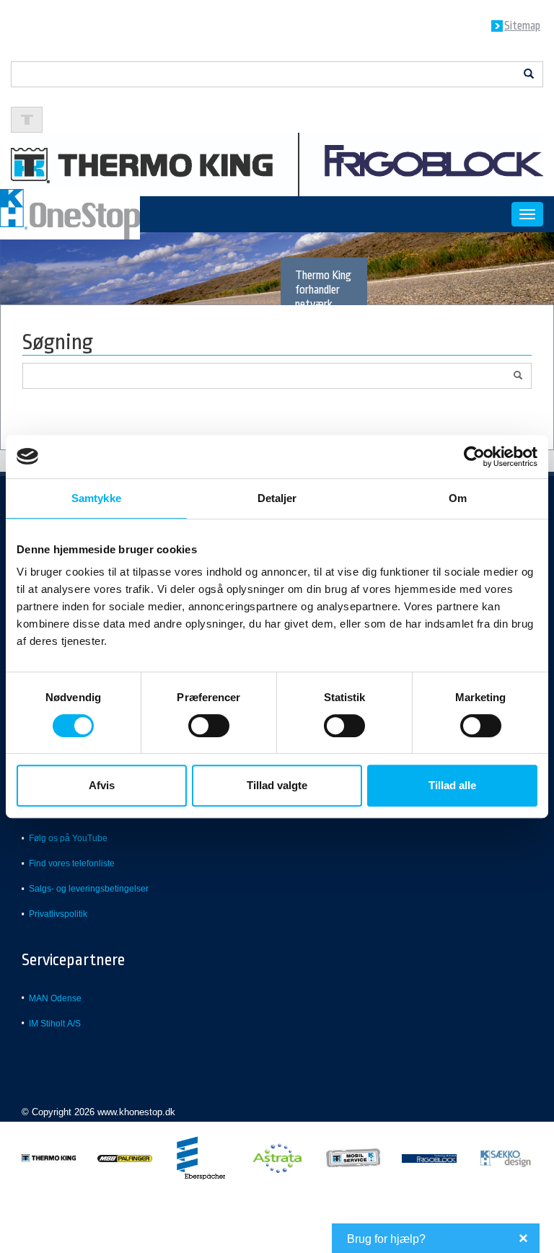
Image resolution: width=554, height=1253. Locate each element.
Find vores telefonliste (72, 863)
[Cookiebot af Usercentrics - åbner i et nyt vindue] (474, 456)
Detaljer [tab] (277, 498)
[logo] (277, 163)
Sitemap (522, 25)
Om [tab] (458, 498)
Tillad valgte (277, 785)
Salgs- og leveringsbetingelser (89, 889)
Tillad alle (452, 785)
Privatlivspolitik (58, 914)
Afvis (102, 785)
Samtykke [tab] (96, 498)
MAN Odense (55, 998)
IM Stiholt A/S (55, 1024)
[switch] (208, 725)
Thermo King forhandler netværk (323, 290)
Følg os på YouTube (68, 838)
